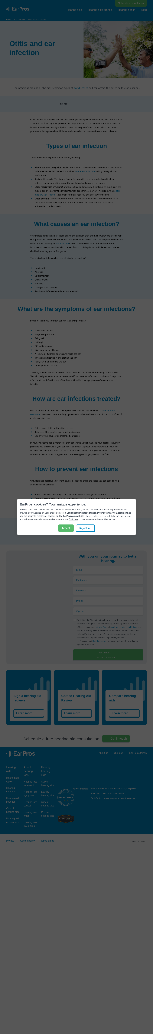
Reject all (85, 528)
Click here (73, 519)
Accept (66, 528)
